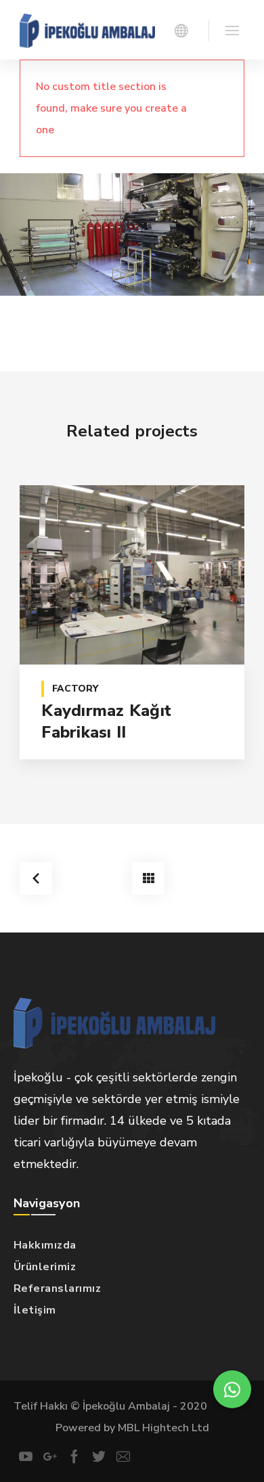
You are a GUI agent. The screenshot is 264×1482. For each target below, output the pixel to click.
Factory (75, 688)
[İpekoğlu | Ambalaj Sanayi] (87, 30)
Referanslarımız (58, 1288)
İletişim (35, 1310)
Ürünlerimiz (45, 1266)
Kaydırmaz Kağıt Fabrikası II (106, 721)
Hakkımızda (45, 1245)
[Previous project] (36, 878)
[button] (232, 1389)
